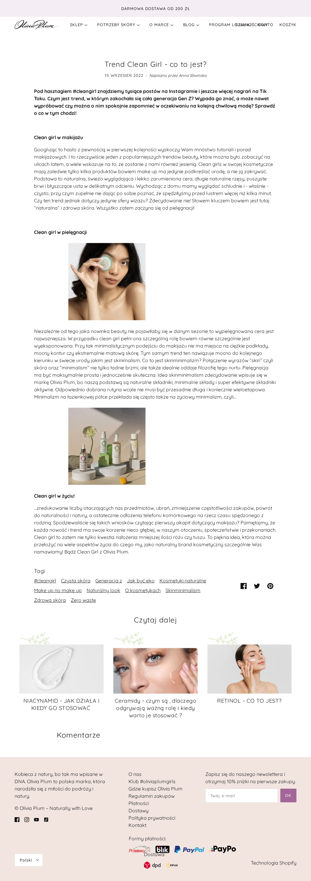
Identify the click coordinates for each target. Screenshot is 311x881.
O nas (135, 774)
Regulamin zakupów (151, 796)
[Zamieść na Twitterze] (257, 586)
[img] (17, 819)
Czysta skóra (76, 581)
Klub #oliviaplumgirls (152, 781)
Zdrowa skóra (50, 600)
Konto (265, 24)
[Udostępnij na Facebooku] (243, 586)
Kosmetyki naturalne (182, 581)
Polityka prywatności (151, 818)
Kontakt (137, 825)
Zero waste (83, 600)
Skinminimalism (183, 590)
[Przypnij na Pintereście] (270, 586)
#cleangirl (45, 581)
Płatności (138, 803)
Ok (288, 795)
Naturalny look (103, 590)
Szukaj (243, 24)
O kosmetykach (143, 590)
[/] (37, 24)
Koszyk (287, 24)
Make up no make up (58, 590)
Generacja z (108, 581)
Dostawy (138, 810)
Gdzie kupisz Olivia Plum (155, 789)
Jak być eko (141, 581)
